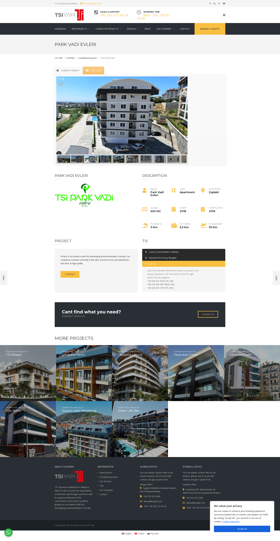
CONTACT (70, 274)
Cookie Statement (230, 521)
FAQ (102, 485)
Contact (103, 494)
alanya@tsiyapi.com (91, 3)
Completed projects (109, 477)
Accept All (242, 528)
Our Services (105, 481)
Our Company (106, 490)
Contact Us (208, 314)
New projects (106, 472)
